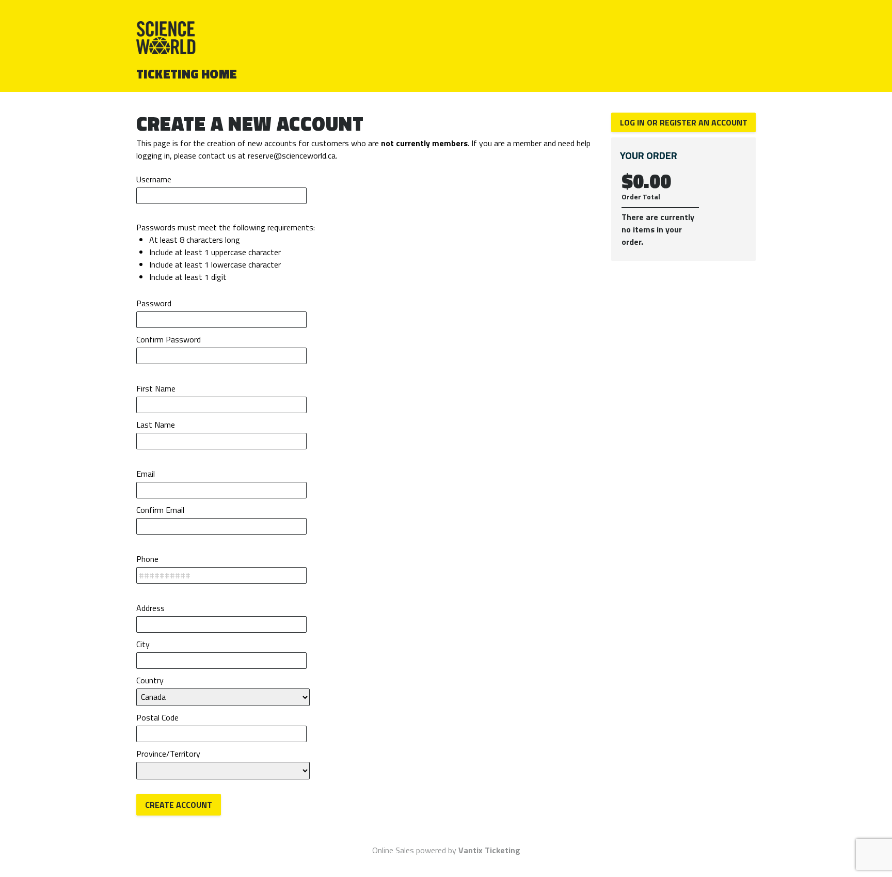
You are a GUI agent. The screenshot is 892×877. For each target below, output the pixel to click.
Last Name (155, 424)
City (143, 644)
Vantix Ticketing (489, 850)
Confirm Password (168, 339)
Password (153, 303)
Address (150, 608)
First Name (156, 388)
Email (145, 473)
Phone (147, 559)
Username (153, 179)
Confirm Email (160, 510)
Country (150, 680)
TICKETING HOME (186, 74)
